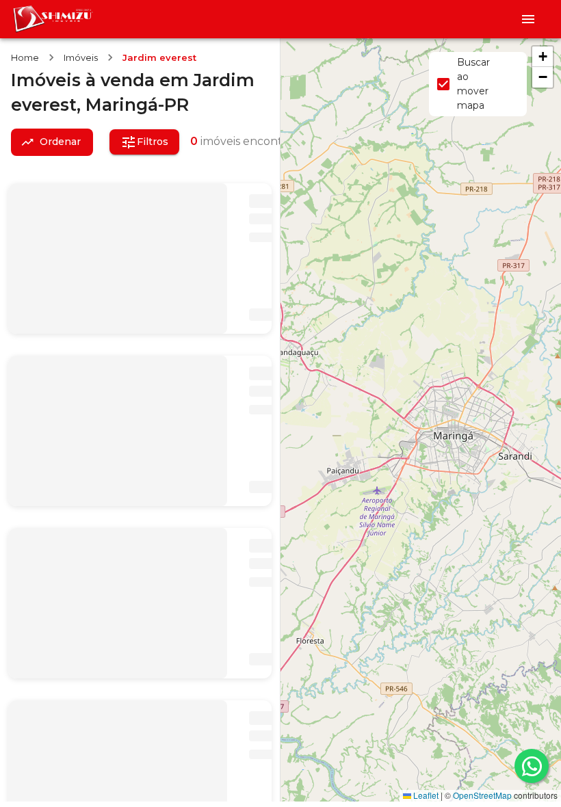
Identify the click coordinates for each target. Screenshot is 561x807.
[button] (542, 57)
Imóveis (81, 57)
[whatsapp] (531, 766)
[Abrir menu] (528, 19)
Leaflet (425, 795)
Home (25, 57)
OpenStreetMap (482, 795)
